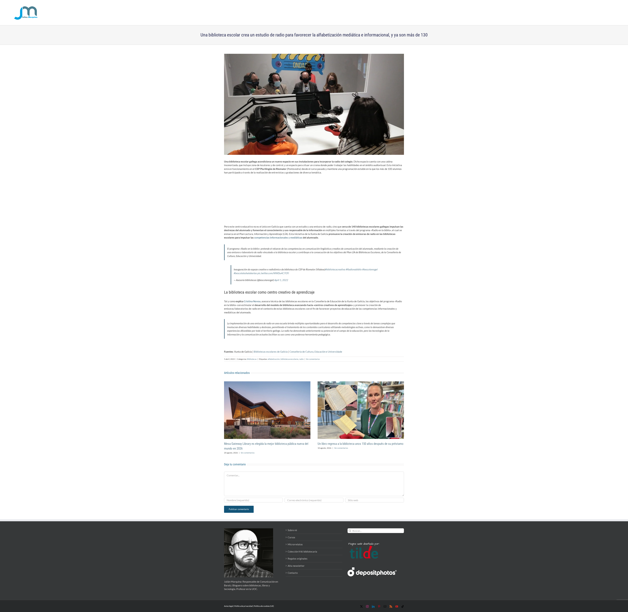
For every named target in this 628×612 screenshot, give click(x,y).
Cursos (291, 537)
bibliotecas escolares (289, 359)
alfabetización (274, 359)
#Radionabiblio (354, 269)
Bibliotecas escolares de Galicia (271, 351)
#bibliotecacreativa (335, 269)
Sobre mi (292, 530)
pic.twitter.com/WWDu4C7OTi (273, 273)
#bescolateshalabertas (245, 273)
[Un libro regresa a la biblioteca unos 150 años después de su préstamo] (361, 382)
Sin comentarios (313, 359)
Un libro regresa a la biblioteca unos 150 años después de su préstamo (360, 444)
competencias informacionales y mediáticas (278, 237)
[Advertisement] (314, 200)
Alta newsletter (296, 565)
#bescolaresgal (370, 269)
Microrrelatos (295, 544)
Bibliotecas (252, 359)
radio (301, 359)
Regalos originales (297, 558)
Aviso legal (228, 606)
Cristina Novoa (252, 301)
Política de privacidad (243, 606)
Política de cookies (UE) (264, 606)
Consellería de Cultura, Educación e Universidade (315, 351)
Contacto (293, 572)
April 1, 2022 (281, 280)
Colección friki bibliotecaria (302, 551)
